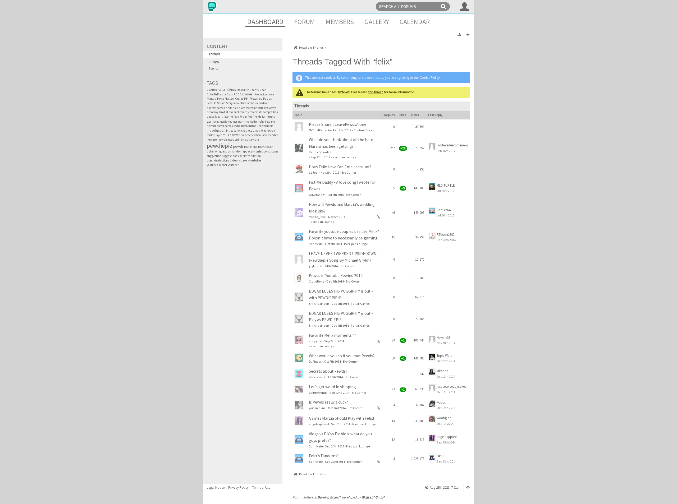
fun (264, 116)
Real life (211, 103)
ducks (210, 116)
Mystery (229, 98)
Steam (221, 103)
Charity (254, 90)
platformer (250, 147)
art (243, 108)
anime (230, 108)
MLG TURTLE (446, 185)
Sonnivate (316, 244)
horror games (225, 126)
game (211, 121)
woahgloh (444, 418)
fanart (219, 116)
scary (251, 151)
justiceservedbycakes (451, 386)
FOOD (237, 94)
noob (231, 139)
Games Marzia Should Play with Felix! (341, 418)
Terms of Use (261, 487)
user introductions (218, 160)
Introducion (260, 94)
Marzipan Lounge (344, 157)
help (261, 121)
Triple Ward (444, 355)
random (237, 151)
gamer (233, 121)
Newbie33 (443, 337)
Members (340, 21)
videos (243, 160)
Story (229, 103)
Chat (263, 90)
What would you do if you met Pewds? (341, 355)
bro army (270, 108)
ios (245, 130)
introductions (234, 130)
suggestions (229, 156)
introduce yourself (260, 126)
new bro (244, 135)
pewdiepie (219, 145)
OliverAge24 (317, 195)
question (225, 151)
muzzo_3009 (317, 217)
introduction (216, 130)
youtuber (233, 165)
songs (274, 151)
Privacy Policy (238, 487)
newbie (222, 139)
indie (237, 126)
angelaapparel (319, 424)
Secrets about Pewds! (328, 371)
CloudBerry (316, 281)
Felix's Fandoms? (324, 455)
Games (247, 94)
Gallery (376, 21)
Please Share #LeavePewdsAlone (337, 124)
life (261, 130)
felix (236, 116)
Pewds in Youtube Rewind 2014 (336, 275)
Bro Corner (348, 172)
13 (375, 152)
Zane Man (315, 377)
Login (464, 6)
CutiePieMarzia (216, 94)
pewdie (254, 139)
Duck (230, 94)
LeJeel (313, 172)
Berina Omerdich (320, 152)
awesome (251, 108)
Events (213, 68)
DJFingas (315, 361)
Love (271, 94)
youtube (254, 160)
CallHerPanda (318, 393)
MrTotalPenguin (320, 130)
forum (243, 116)
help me (270, 121)
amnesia (252, 103)
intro (244, 126)
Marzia (211, 98)
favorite (228, 116)
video (234, 160)
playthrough (265, 147)
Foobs (441, 402)
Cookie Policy (430, 77)
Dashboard (265, 21)
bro (260, 107)
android (264, 103)
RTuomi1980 (445, 234)
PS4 (246, 98)
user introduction (249, 156)
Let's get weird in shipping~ (333, 386)
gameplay (223, 121)
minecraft (269, 130)
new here (256, 135)
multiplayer (214, 135)
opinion (239, 139)
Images (214, 61)
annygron (315, 341)
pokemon (212, 151)
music (227, 135)
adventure (239, 103)
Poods (267, 98)
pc (246, 139)
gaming (243, 121)
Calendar (415, 21)
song (267, 151)
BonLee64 (443, 210)
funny (271, 116)
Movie (220, 98)
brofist (223, 112)
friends (257, 116)
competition (270, 112)
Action (213, 90)
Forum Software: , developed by (338, 497)
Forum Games (360, 304)
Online (239, 98)
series (259, 151)
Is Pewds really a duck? (328, 402)
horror (211, 126)
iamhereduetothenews (452, 145)
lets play (253, 130)
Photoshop (255, 98)
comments (256, 112)
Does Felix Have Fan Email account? (340, 166)
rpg (245, 151)
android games (216, 108)
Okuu (440, 456)
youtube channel (217, 165)
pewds (238, 146)
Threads (214, 54)
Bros (232, 89)
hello (253, 121)
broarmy (212, 112)
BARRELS (223, 90)
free (250, 116)
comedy (244, 112)
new (235, 135)
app (237, 108)
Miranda (442, 371)
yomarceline (317, 408)
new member (270, 135)
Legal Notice (216, 487)
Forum (304, 21)
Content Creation (365, 130)
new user (212, 139)
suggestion (214, 156)
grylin (313, 266)
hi (277, 121)
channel (234, 112)
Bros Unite (242, 90)
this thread (375, 92)
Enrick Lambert (319, 304)
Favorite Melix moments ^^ (333, 335)
